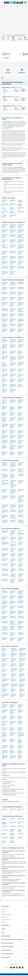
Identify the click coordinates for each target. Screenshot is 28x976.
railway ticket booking (18, 167)
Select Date (23, 90)
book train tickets (7, 121)
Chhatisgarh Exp (6, 105)
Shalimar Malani (6, 87)
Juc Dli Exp (4, 96)
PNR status (10, 126)
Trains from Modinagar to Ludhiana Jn (11, 801)
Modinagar (16, 91)
